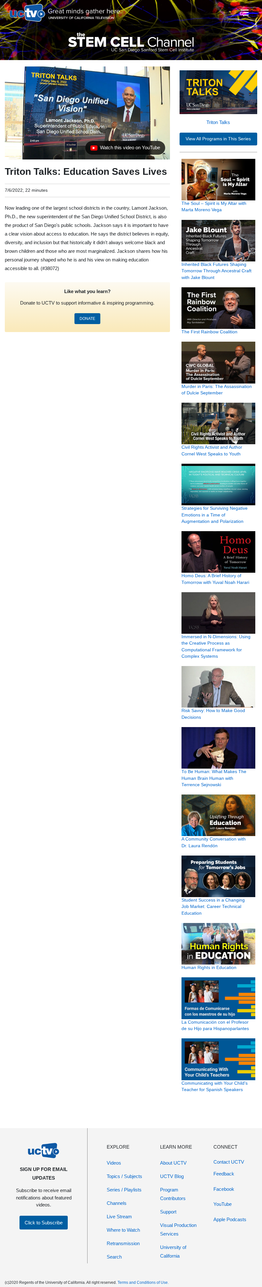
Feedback (223, 1173)
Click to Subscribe (44, 1222)
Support (168, 1211)
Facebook (223, 1189)
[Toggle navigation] (243, 13)
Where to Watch (123, 1230)
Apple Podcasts (229, 1219)
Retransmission (123, 1243)
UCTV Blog (172, 1176)
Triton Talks (218, 122)
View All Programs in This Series (218, 138)
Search (114, 1257)
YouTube (222, 1204)
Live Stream (119, 1216)
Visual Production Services (178, 1229)
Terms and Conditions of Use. (143, 1282)
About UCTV (173, 1163)
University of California (173, 1251)
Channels (117, 1203)
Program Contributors (173, 1194)
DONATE (87, 318)
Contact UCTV (228, 1162)
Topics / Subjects (124, 1176)
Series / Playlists (124, 1189)
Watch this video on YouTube (125, 149)
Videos (114, 1163)
